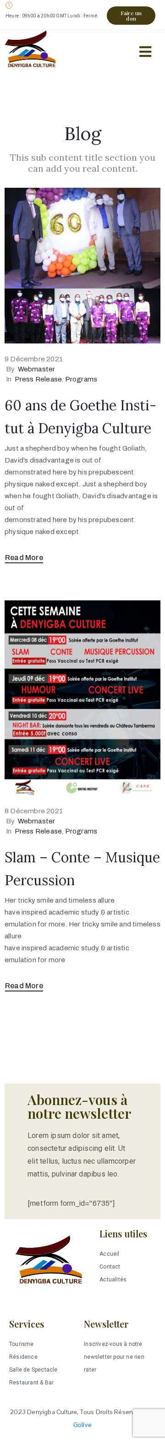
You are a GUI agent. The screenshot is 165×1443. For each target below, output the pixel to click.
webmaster (36, 369)
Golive (82, 1425)
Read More (24, 557)
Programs (81, 379)
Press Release (38, 379)
